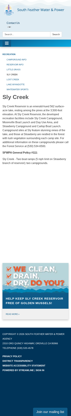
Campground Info (16, 60)
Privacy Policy (12, 356)
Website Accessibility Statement (23, 365)
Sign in (40, 370)
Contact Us (13, 23)
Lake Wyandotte (16, 84)
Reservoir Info (15, 65)
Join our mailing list (50, 412)
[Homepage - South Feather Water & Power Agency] (35, 10)
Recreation (9, 54)
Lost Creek (13, 79)
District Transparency (17, 361)
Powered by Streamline (18, 370)
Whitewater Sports (17, 89)
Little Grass (13, 69)
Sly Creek (12, 74)
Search (56, 34)
